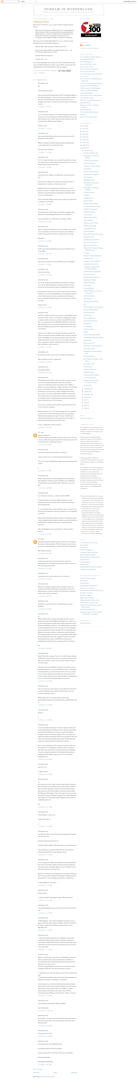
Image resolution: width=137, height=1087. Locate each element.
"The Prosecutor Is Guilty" (91, 160)
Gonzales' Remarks (89, 274)
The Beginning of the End (91, 240)
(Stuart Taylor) (86, 62)
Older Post (74, 1072)
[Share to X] (66, 71)
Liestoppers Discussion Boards (89, 552)
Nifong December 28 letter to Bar (89, 600)
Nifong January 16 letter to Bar (89, 602)
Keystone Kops (88, 367)
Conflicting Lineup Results (88, 569)
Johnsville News (85, 559)
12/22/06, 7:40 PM (44, 254)
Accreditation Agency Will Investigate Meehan (91, 268)
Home (55, 1072)
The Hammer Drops (89, 180)
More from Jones (88, 258)
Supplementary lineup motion (89, 586)
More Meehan (88, 299)
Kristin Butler (84, 545)
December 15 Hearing (90, 280)
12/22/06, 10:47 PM (45, 774)
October (86, 391)
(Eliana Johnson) (89, 112)
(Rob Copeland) (91, 83)
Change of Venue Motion (91, 310)
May (85, 405)
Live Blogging (88, 326)
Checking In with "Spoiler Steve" (93, 346)
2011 (84, 134)
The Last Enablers (89, 231)
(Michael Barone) (89, 90)
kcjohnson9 (86, 45)
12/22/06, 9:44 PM (44, 648)
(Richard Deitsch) (87, 59)
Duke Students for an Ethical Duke (90, 557)
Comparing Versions (89, 228)
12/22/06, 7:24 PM (44, 167)
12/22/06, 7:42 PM (44, 264)
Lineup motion (84, 583)
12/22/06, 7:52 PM (44, 308)
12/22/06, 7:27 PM (44, 222)
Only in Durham (88, 220)
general (42, 73)
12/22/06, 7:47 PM (44, 275)
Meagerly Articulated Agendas (92, 256)
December (87, 150)
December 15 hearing (86, 593)
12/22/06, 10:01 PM (45, 681)
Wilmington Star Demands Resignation (91, 184)
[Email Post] (59, 70)
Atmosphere (87, 285)
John (39, 539)
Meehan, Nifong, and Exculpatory (93, 307)
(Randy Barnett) (90, 100)
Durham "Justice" (89, 198)
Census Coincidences (90, 378)
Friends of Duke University (88, 555)
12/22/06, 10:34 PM (45, 759)
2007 (84, 145)
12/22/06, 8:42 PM (44, 488)
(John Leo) (87, 71)
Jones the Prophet (89, 288)
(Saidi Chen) (88, 117)
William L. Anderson (86, 550)
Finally (86, 332)
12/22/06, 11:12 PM (45, 855)
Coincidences (88, 315)
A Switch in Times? (89, 192)
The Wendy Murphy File (91, 153)
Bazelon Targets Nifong (90, 203)
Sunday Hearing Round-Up (91, 277)
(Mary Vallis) (88, 64)
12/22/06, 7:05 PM (44, 107)
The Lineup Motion (89, 318)
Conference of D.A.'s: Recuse (92, 166)
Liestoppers (83, 547)
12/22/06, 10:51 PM (45, 807)
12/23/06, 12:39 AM (45, 1026)
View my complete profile (89, 48)
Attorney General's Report (87, 578)
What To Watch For (89, 312)
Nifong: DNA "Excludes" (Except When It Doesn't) (93, 249)
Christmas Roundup (89, 212)
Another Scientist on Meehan (92, 261)
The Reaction (88, 169)
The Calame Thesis (89, 348)
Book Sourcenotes (85, 623)
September (87, 394)
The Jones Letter (88, 329)
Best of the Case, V (89, 343)
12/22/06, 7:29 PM (44, 241)
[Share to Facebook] (68, 71)
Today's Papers (88, 215)
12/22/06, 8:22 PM (44, 427)
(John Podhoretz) (89, 86)
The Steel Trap (88, 385)
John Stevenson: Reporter (91, 172)
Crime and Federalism (86, 93)
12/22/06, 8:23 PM (44, 445)
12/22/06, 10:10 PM (45, 705)
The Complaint (88, 177)
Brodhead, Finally (89, 237)
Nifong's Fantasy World (90, 217)
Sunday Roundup (89, 372)
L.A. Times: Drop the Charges (92, 206)
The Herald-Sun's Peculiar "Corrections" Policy (91, 381)
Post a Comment (38, 1069)
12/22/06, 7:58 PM (44, 362)
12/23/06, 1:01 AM (44, 1064)
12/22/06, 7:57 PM (44, 347)
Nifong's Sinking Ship (90, 226)
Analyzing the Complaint (91, 174)
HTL (39, 432)
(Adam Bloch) (91, 74)
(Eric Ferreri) (85, 103)
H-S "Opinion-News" (90, 364)
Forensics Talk (84, 564)
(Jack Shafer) (85, 110)
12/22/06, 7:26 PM (44, 204)
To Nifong (86, 195)
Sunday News (88, 340)
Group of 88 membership (87, 609)
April (86, 408)
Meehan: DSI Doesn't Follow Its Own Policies (93, 292)
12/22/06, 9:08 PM (44, 596)
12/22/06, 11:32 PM (45, 930)
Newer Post (36, 1072)
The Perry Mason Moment (91, 301)
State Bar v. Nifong (85, 595)
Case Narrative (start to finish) (88, 543)
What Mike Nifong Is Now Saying (93, 234)
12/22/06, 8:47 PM (44, 553)
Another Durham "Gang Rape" (92, 271)
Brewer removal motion (87, 598)
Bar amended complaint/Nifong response (92, 590)
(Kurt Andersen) (90, 57)
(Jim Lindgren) (90, 88)
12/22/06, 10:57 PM (45, 826)
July (85, 400)
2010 (84, 137)
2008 (84, 142)
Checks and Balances (90, 369)
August (86, 397)
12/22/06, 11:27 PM (45, 900)
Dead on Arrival (88, 201)
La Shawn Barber (85, 562)
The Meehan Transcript (90, 209)
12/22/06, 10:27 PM (45, 720)
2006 (84, 148)
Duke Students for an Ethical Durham (91, 567)
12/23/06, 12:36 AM (45, 1011)
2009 (84, 140)
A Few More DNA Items (90, 321)
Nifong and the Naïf (89, 283)
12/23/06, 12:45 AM (45, 1036)
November (87, 389)
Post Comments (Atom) (47, 1077)
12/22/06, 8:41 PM (44, 471)
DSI (85, 304)
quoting (51, 25)
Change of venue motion (87, 588)
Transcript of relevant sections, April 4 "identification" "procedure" (91, 613)
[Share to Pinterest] (70, 71)
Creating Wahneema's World (92, 335)
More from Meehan (89, 296)
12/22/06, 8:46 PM (44, 534)
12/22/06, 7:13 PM (44, 128)
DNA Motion (87, 324)
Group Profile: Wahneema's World (93, 337)
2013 (84, 129)
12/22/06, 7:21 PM (44, 152)
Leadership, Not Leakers (91, 264)
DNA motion (84, 581)
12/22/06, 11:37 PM (45, 996)
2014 (84, 126)
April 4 (61, 41)
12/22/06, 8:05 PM (44, 373)
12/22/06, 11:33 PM (45, 950)
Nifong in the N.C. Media (91, 223)
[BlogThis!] (64, 71)
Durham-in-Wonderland (69, 9)
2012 (84, 131)
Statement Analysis (89, 356)
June (85, 403)
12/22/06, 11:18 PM (45, 885)
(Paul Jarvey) (89, 69)
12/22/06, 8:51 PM (44, 568)
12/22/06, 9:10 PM (44, 609)
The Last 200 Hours (89, 163)
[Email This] (62, 71)
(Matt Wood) (91, 95)
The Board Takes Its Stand (91, 375)
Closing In (87, 253)
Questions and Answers (90, 245)
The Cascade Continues (90, 242)
